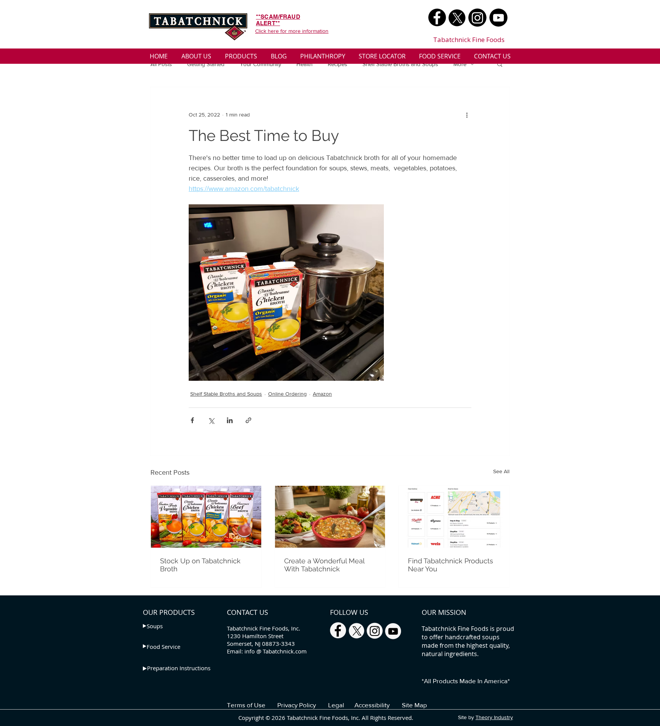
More (459, 64)
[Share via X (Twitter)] (211, 420)
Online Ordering (287, 394)
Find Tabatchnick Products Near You (450, 565)
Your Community (260, 64)
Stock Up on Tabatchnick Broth (200, 565)
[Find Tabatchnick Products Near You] (454, 517)
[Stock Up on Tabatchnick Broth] (206, 517)
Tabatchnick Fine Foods (469, 39)
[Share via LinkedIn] (229, 420)
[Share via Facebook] (192, 420)
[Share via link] (248, 420)
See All (501, 471)
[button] (499, 64)
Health (304, 64)
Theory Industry (494, 717)
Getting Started (206, 64)
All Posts (161, 64)
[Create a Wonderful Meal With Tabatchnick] (330, 517)
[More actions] (466, 114)
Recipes (337, 64)
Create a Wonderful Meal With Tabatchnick (324, 565)
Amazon (322, 394)
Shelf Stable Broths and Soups (400, 64)
